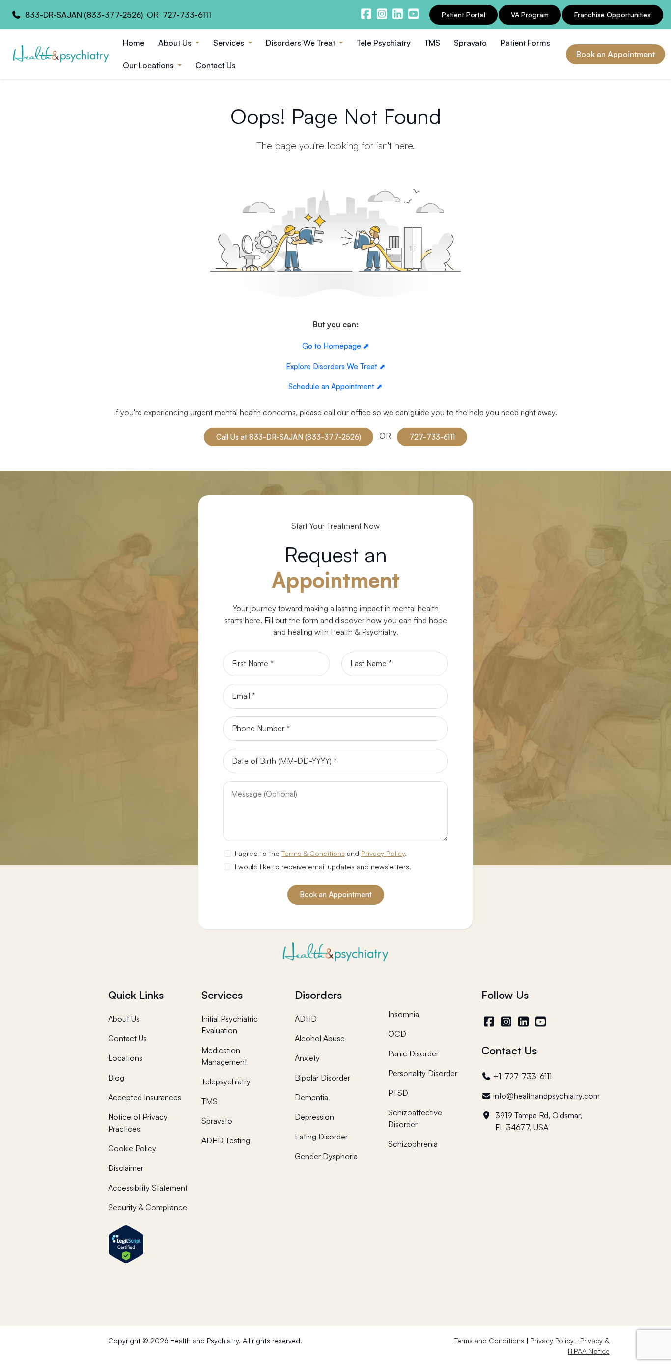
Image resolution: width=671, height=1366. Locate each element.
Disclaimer (125, 1168)
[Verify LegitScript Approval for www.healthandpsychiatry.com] (126, 1244)
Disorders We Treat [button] (301, 43)
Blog (116, 1077)
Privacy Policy (383, 853)
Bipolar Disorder (322, 1077)
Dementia (311, 1097)
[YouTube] (541, 1021)
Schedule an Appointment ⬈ (335, 386)
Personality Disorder (422, 1073)
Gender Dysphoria (326, 1156)
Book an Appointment (615, 54)
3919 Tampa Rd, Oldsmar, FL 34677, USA (538, 1121)
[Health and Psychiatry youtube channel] (413, 14)
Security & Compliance (147, 1207)
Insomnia (403, 1014)
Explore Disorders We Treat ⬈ (336, 366)
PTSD (398, 1093)
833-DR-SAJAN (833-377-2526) (84, 15)
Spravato (470, 43)
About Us (124, 1019)
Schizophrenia (413, 1144)
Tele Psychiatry (384, 43)
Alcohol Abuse (320, 1038)
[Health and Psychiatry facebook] (366, 14)
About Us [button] (176, 43)
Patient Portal (463, 14)
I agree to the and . (321, 853)
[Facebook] (490, 1021)
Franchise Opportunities (612, 14)
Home (133, 43)
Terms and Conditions (489, 1341)
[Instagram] (507, 1021)
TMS (432, 43)
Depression (314, 1117)
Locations (125, 1058)
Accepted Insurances (144, 1097)
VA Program (530, 14)
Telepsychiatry (226, 1081)
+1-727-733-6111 (522, 1076)
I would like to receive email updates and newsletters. (323, 866)
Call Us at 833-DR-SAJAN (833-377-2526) (288, 437)
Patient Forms (525, 43)
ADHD (306, 1019)
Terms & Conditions (313, 853)
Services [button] (229, 43)
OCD (397, 1034)
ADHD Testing (225, 1140)
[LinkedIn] (524, 1021)
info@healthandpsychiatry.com (546, 1096)
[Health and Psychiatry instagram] (381, 14)
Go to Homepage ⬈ (335, 346)
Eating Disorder (321, 1136)
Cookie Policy (132, 1148)
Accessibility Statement (148, 1188)
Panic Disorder (413, 1053)
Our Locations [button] (149, 65)
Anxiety (307, 1058)
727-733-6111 (187, 15)
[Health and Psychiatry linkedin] (397, 14)
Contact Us (216, 65)
